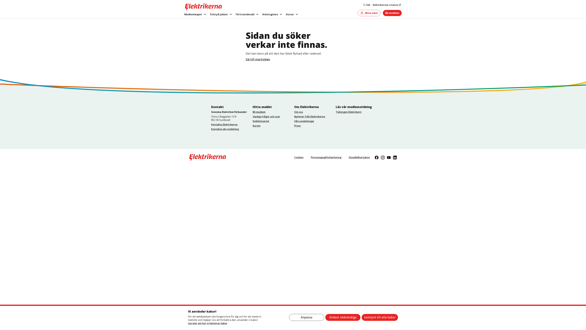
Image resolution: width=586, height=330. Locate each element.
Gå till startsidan (258, 59)
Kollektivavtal (261, 121)
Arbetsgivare (270, 14)
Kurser (290, 14)
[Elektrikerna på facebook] (376, 157)
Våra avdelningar (304, 121)
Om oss (298, 112)
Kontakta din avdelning (225, 129)
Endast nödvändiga (342, 317)
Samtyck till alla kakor (380, 317)
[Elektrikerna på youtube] (389, 157)
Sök (368, 5)
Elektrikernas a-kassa (385, 5)
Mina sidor (371, 13)
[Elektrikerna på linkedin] (395, 157)
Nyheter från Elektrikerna (309, 116)
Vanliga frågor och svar (266, 116)
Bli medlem (392, 13)
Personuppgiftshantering (326, 157)
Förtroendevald (245, 14)
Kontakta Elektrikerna (224, 124)
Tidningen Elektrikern (349, 112)
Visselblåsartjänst (359, 157)
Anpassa (306, 317)
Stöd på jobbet (219, 14)
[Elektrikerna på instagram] (383, 157)
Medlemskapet (193, 14)
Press (297, 125)
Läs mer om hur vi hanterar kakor (207, 323)
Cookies (299, 157)
